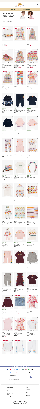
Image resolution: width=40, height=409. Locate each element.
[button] (5, 4)
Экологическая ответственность (9, 398)
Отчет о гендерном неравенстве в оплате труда (10, 394)
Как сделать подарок (29, 386)
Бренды (24, 6)
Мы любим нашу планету (21, 383)
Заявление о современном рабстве (29, 395)
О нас (8, 390)
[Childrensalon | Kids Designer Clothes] (20, 4)
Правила (27, 392)
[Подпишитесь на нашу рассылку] (31, 377)
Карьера (27, 387)
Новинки (16, 6)
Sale (20, 6)
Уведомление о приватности (28, 389)
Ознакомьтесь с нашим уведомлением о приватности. (14, 379)
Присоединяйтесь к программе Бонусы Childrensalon (20, 366)
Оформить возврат (10, 387)
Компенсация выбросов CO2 (10, 396)
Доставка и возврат (10, 386)
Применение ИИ (28, 391)
